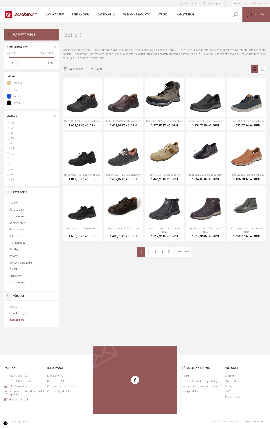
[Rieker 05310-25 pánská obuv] (123, 213)
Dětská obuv (16, 236)
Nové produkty (190, 391)
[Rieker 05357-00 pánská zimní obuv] (164, 213)
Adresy (228, 386)
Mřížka (254, 69)
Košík (227, 391)
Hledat (185, 376)
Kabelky (13, 249)
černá (16, 102)
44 (12, 164)
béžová (17, 83)
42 (12, 153)
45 (12, 169)
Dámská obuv (17, 222)
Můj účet (229, 376)
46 (12, 174)
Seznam (262, 69)
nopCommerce (24, 421)
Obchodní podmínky (59, 391)
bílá (15, 89)
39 (12, 138)
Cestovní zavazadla (20, 262)
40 (12, 143)
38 (12, 133)
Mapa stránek (55, 376)
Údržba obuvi (17, 282)
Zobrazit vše (17, 319)
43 (12, 158)
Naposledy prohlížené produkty (199, 381)
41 (12, 148)
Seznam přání (232, 396)
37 (12, 127)
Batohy (13, 256)
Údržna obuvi (17, 216)
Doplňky (14, 269)
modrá (17, 96)
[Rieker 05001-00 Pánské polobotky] (82, 158)
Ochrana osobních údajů (61, 386)
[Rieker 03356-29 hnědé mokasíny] (123, 104)
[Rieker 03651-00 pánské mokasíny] (205, 104)
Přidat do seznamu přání (86, 108)
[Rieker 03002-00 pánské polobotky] (82, 104)
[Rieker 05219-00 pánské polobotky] (205, 158)
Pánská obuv (17, 209)
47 (12, 179)
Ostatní (13, 203)
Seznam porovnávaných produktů (249, 3)
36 (12, 122)
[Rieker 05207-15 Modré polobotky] (123, 158)
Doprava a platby (57, 381)
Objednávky (231, 381)
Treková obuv (17, 242)
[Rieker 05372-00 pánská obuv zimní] (246, 213)
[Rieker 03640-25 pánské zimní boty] (164, 104)
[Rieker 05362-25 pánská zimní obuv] (205, 213)
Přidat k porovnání (94, 108)
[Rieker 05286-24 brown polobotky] (246, 158)
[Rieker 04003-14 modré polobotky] (246, 104)
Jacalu (13, 306)
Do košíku (78, 108)
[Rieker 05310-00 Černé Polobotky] (82, 213)
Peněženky (15, 275)
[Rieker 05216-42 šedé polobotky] (164, 158)
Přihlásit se (190, 3)
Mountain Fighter (19, 313)
